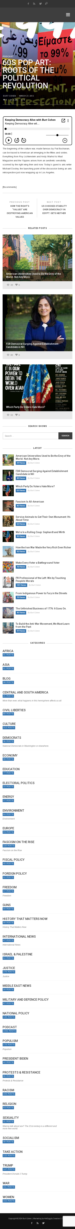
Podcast (8, 56)
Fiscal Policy (14, 859)
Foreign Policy (15, 873)
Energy (8, 796)
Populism (10, 1041)
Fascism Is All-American (30, 501)
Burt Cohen (9, 96)
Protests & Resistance (21, 1072)
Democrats (12, 737)
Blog (6, 678)
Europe (8, 828)
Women (8, 1197)
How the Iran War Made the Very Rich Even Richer (43, 547)
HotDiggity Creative (52, 1219)
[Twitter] (40, 3)
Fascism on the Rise (18, 842)
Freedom (10, 887)
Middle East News (17, 985)
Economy (10, 755)
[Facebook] (28, 3)
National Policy (16, 1013)
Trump (8, 1165)
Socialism (11, 1138)
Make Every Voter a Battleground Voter (38, 562)
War (6, 1183)
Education (11, 769)
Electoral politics (19, 783)
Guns (7, 905)
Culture (9, 724)
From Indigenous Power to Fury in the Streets (41, 593)
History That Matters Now (25, 919)
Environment (13, 810)
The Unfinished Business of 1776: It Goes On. (41, 608)
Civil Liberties (14, 710)
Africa (8, 651)
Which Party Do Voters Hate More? (35, 486)
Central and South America (25, 692)
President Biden (15, 1058)
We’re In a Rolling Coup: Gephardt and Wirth (40, 532)
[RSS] (34, 3)
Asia (6, 664)
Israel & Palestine (17, 954)
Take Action (12, 1152)
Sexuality (11, 1117)
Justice (9, 968)
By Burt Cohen (34, 463)
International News (19, 936)
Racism (8, 1090)
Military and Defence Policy (26, 999)
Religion (9, 1104)
